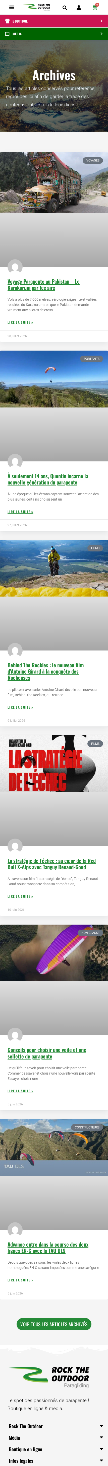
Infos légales (21, 1460)
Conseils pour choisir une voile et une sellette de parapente (47, 1053)
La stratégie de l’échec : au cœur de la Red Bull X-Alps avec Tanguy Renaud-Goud (52, 864)
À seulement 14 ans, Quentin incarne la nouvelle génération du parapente (48, 479)
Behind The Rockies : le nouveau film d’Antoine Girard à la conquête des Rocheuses (46, 671)
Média (14, 1437)
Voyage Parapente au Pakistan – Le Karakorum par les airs (44, 284)
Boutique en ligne (25, 1448)
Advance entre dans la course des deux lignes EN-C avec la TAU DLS (48, 1247)
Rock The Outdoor (26, 1425)
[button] (11, 7)
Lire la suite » (20, 322)
